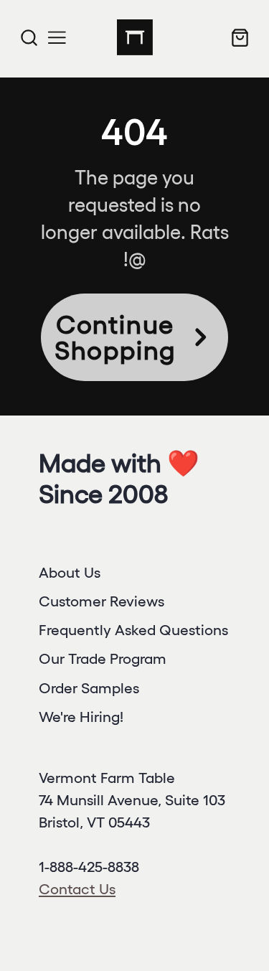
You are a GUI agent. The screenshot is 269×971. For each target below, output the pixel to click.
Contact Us (77, 889)
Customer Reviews (101, 601)
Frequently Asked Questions (133, 629)
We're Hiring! (81, 716)
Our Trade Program (102, 658)
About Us (69, 572)
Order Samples (89, 688)
